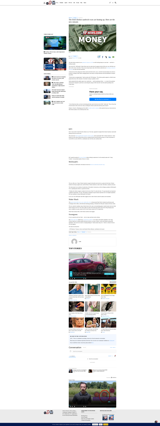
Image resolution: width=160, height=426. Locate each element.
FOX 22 (70, 2)
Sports (66, 2)
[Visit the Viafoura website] (113, 377)
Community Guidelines (67, 412)
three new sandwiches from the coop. (97, 164)
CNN (71, 56)
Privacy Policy (73, 410)
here (92, 342)
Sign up (114, 347)
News (57, 2)
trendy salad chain (74, 219)
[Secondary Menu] (45, 2)
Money (78, 232)
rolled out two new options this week (83, 202)
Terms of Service (65, 410)
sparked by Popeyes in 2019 (87, 62)
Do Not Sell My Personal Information (69, 415)
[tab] (72, 356)
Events (77, 2)
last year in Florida (82, 157)
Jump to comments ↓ (73, 235)
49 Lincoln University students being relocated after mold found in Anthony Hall (59, 91)
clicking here (111, 340)
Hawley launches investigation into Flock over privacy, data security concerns (59, 78)
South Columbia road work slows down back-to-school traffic (58, 103)
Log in (111, 347)
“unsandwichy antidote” (88, 219)
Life (74, 2)
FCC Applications (73, 413)
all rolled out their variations (93, 108)
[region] (92, 362)
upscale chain (73, 202)
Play (81, 2)
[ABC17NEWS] (50, 3)
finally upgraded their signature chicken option (84, 135)
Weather (61, 2)
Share (85, 2)
